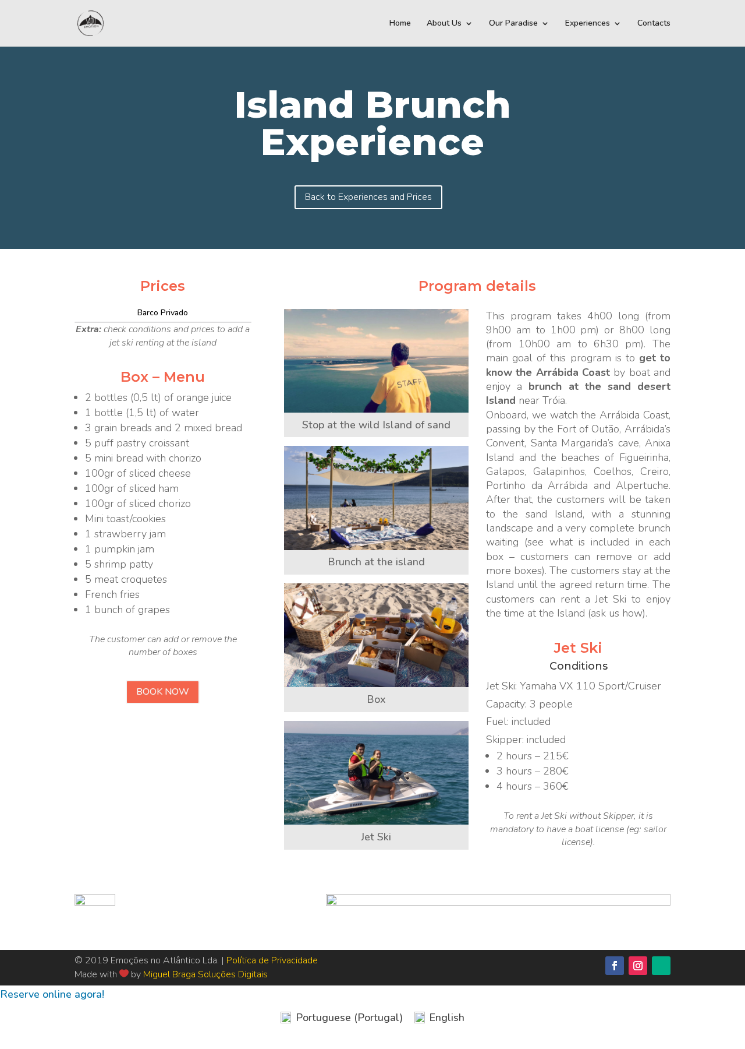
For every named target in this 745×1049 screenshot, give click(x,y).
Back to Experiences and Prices (368, 197)
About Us (444, 24)
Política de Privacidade (272, 960)
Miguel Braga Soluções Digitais (205, 974)
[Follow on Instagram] (638, 965)
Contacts (653, 24)
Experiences (587, 24)
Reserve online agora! (52, 994)
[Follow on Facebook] (614, 965)
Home (400, 24)
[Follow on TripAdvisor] (661, 965)
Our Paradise (513, 24)
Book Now (162, 691)
